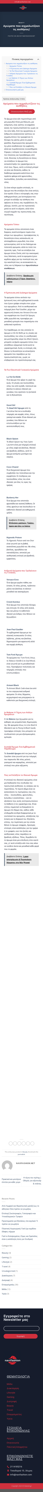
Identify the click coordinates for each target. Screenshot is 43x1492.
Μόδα (4, 1289)
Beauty (21, 22)
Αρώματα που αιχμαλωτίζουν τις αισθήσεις (22, 63)
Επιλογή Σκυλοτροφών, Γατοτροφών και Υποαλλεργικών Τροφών (19, 1215)
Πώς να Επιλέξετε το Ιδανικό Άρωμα (22, 87)
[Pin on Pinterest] (28, 1143)
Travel (5, 1266)
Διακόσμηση (7, 1275)
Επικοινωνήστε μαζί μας (15, 90)
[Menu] (3, 8)
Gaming (5, 1257)
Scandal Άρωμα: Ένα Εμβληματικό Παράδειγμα (20, 84)
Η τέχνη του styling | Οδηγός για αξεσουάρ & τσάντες (32, 1180)
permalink (21, 1154)
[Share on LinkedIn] (32, 1143)
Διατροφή (6, 1280)
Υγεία (4, 1293)
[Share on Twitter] (19, 1143)
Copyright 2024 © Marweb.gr (21, 1486)
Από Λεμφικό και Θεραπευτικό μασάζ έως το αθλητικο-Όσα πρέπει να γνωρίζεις (20, 1207)
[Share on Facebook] (15, 1143)
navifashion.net (28, 36)
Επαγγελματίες (8, 1284)
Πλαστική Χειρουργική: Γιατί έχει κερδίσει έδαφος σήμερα (19, 1230)
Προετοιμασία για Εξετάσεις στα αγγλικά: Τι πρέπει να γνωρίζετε (20, 1222)
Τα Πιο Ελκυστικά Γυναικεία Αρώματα (23, 71)
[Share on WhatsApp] (11, 1143)
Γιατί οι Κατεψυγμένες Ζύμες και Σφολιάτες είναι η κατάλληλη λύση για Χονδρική (20, 1238)
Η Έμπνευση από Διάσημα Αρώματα (23, 68)
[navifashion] (22, 8)
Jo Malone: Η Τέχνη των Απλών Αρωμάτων (19, 79)
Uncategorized (8, 1271)
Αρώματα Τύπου (15, 66)
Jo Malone (10, 719)
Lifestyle (5, 1262)
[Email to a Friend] (24, 1143)
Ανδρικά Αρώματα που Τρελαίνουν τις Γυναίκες (22, 75)
